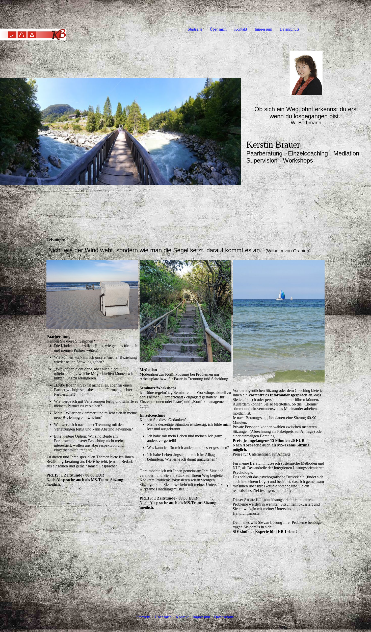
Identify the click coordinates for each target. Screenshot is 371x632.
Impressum (263, 29)
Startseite (195, 29)
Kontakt (240, 29)
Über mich (218, 29)
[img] (58, 20)
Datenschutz (289, 29)
